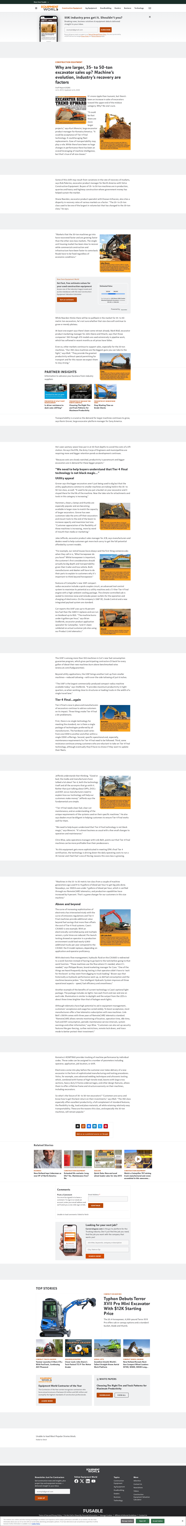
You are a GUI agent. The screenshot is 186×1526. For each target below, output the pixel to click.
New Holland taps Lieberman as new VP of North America (47, 1174)
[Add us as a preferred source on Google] (83, 1126)
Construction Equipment (68, 62)
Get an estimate (67, 300)
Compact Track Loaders (46, 1359)
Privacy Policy (85, 36)
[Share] (89, 1126)
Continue (95, 1205)
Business (37, 1171)
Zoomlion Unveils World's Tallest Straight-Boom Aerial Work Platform (106, 1364)
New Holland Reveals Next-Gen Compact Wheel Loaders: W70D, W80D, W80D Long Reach (136, 1364)
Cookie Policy (36, 1524)
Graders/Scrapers (73, 1359)
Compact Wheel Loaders (133, 1359)
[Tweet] (100, 1126)
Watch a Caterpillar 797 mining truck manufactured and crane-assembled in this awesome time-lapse (137, 1176)
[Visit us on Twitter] (82, 1481)
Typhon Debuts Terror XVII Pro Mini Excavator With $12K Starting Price (127, 1306)
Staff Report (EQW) (62, 87)
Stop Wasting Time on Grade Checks (103, 406)
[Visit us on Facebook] (76, 1481)
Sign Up (41, 1498)
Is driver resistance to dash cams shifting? (54, 406)
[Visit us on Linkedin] (88, 1481)
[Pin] (106, 1126)
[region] (93, 1521)
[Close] (182, 1521)
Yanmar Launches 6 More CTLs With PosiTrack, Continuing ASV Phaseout (49, 1364)
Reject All (142, 1521)
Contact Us (143, 1515)
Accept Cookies (158, 1521)
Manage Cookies (106, 1515)
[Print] (78, 1126)
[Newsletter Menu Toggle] (150, 8)
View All (121, 1395)
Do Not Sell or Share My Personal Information (81, 1515)
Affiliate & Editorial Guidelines (126, 1515)
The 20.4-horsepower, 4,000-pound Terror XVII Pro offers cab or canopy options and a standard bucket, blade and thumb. (126, 1322)
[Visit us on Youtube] (93, 1481)
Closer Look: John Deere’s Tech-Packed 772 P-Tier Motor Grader (78, 1364)
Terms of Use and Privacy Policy (97, 34)
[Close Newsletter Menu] (149, 16)
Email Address (94, 1194)
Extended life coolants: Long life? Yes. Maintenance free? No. (76, 1176)
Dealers (97, 1171)
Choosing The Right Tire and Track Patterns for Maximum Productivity (79, 408)
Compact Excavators (113, 1294)
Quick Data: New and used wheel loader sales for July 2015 (108, 1174)
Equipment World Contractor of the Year (60, 1385)
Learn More (47, 1401)
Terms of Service (96, 36)
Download (105, 1395)
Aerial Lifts (99, 1359)
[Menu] (36, 8)
